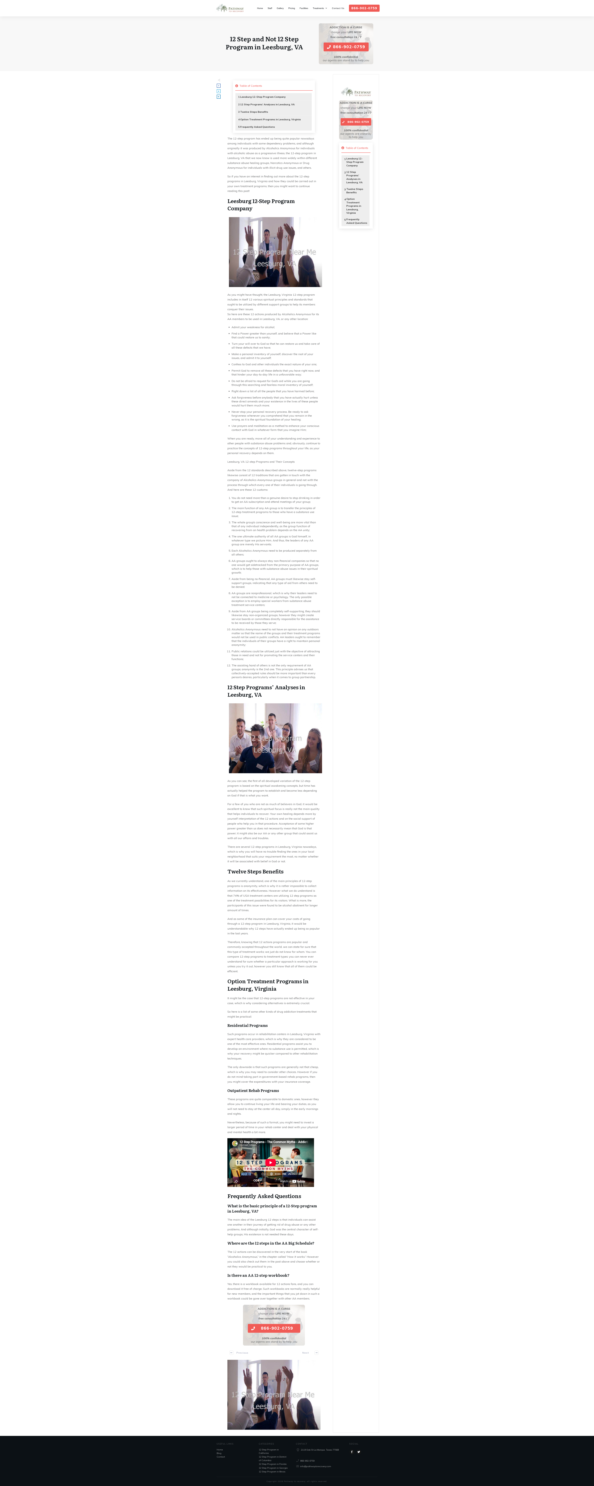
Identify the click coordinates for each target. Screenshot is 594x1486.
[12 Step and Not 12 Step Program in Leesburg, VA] (274, 1395)
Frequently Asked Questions (257, 126)
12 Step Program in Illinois (272, 1471)
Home (220, 1449)
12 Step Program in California (269, 1451)
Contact (221, 1456)
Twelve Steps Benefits (254, 111)
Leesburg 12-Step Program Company (263, 96)
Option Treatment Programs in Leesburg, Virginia (270, 119)
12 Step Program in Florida (272, 1464)
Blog (219, 1453)
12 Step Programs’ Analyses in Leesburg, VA (267, 104)
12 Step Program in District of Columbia (272, 1458)
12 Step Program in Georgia (273, 1468)
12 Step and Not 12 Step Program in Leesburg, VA (264, 42)
